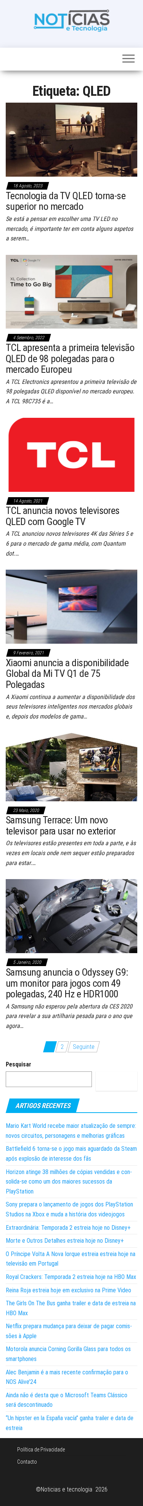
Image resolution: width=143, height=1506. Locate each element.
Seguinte (84, 1046)
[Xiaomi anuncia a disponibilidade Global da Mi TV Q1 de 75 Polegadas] (71, 606)
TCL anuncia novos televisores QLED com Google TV (63, 516)
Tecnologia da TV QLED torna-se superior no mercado (65, 201)
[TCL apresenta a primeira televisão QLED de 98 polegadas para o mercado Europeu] (71, 291)
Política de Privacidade (41, 1449)
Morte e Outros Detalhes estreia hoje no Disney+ (65, 1240)
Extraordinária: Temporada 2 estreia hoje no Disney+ (68, 1227)
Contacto (27, 1462)
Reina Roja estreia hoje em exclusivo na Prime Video (68, 1290)
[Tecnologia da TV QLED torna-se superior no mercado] (71, 139)
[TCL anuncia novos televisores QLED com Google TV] (71, 454)
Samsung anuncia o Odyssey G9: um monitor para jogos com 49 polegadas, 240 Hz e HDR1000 (67, 983)
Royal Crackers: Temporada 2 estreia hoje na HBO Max (71, 1277)
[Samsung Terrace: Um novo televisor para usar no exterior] (71, 766)
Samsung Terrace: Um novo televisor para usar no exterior (61, 825)
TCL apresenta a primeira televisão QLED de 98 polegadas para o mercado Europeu (70, 358)
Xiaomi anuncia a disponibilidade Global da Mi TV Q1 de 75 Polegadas (67, 673)
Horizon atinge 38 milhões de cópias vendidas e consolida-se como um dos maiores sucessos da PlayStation (69, 1181)
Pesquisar (18, 1064)
